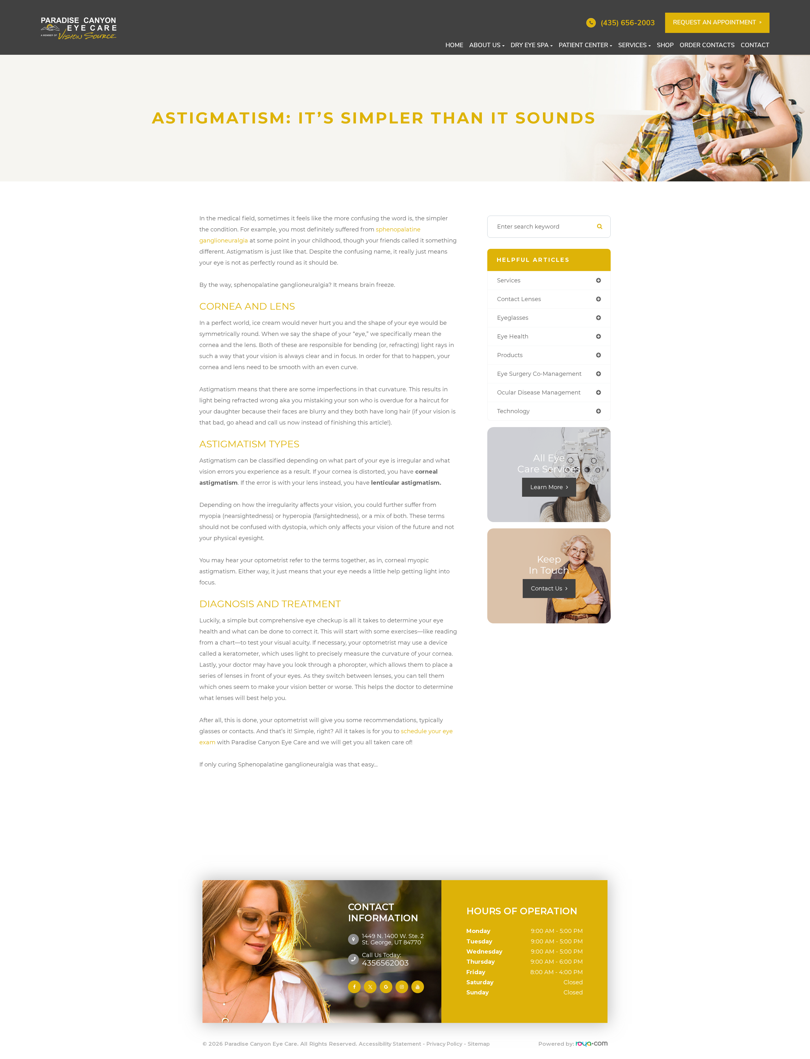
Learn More (546, 487)
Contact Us (546, 588)
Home (454, 45)
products (510, 355)
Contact (755, 45)
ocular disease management (539, 392)
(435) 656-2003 (628, 23)
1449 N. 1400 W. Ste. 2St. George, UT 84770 (393, 939)
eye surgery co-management (539, 373)
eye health (512, 336)
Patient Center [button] (583, 45)
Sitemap (479, 1044)
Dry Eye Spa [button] (530, 45)
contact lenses (519, 299)
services (508, 280)
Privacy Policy (444, 1044)
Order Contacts (707, 45)
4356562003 (385, 959)
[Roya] (592, 1044)
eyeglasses (512, 317)
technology (513, 411)
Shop (665, 45)
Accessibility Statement (390, 1044)
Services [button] (632, 45)
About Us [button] (485, 45)
